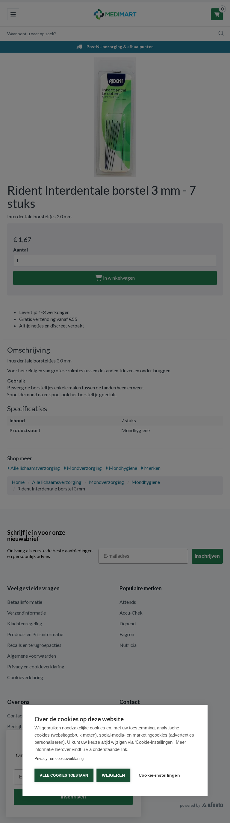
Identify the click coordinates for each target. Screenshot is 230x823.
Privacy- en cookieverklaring (59, 758)
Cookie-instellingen (159, 775)
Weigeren (113, 775)
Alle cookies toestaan (64, 775)
